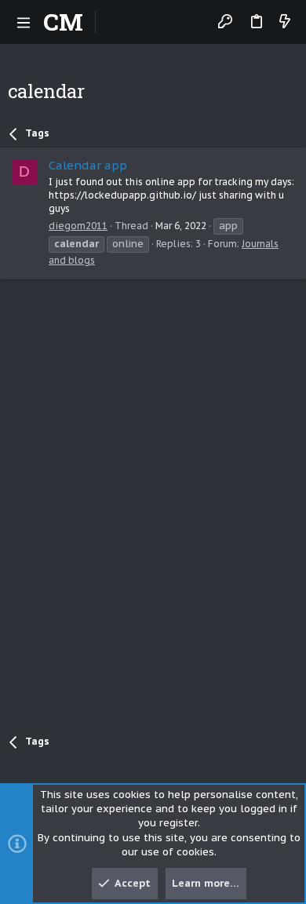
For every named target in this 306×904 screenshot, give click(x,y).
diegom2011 (78, 225)
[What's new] (284, 22)
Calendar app (88, 165)
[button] (23, 22)
